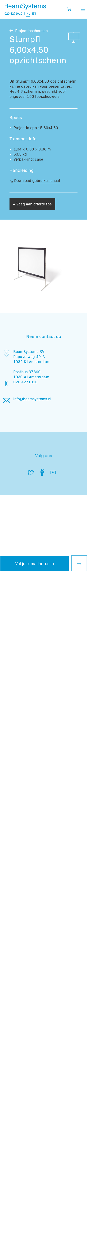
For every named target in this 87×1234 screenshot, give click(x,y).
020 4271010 (13, 13)
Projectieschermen (31, 30)
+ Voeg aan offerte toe (32, 203)
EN (34, 13)
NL (28, 13)
